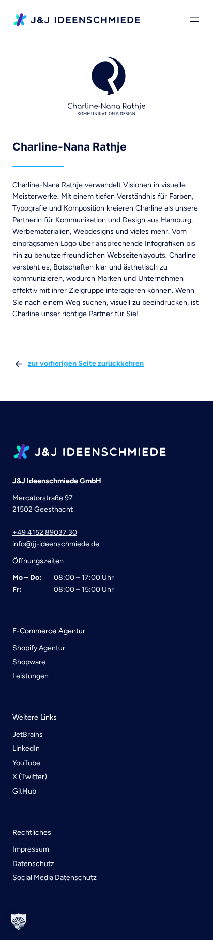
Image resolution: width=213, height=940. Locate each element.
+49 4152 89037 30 (44, 532)
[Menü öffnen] (194, 19)
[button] (18, 921)
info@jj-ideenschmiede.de (55, 544)
